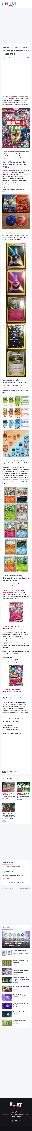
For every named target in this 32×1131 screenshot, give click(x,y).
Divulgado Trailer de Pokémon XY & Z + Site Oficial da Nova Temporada (23, 795)
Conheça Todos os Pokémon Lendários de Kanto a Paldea (20, 970)
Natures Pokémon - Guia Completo (20, 961)
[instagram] (19, 1121)
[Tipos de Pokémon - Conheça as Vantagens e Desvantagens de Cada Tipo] (7, 953)
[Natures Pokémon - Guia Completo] (7, 963)
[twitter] (16, 1121)
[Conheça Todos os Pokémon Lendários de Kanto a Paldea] (7, 971)
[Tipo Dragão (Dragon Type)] (7, 1023)
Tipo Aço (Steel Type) (20, 1012)
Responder (5, 878)
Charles (9, 771)
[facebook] (12, 1121)
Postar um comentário (16, 882)
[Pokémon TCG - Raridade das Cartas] (7, 989)
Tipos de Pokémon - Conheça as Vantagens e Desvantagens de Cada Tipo (21, 953)
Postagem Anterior (7, 888)
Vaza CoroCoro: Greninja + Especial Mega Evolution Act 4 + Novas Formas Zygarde (8, 817)
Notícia (16, 771)
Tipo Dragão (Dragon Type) (19, 1021)
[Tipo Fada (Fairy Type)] (7, 997)
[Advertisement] (16, 26)
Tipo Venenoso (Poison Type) (20, 1004)
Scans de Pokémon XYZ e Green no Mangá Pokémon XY (8, 794)
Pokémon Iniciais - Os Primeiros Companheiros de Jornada (21, 979)
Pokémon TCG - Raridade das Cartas (21, 987)
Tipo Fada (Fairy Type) (20, 995)
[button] (2, 4)
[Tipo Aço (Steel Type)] (7, 1014)
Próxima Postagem (24, 888)
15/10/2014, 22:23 (10, 873)
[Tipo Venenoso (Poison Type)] (7, 1006)
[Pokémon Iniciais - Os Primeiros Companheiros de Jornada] (7, 980)
